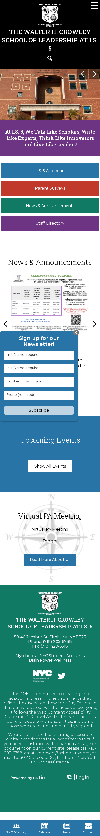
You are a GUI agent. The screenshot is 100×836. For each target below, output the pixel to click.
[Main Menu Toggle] (94, 5)
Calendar (44, 832)
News (67, 832)
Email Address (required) (26, 381)
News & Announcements (50, 262)
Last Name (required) (23, 368)
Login (79, 777)
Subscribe (39, 410)
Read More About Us (50, 559)
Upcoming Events (50, 440)
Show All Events (50, 466)
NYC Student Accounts (62, 655)
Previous (82, 74)
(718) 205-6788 (57, 641)
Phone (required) (19, 394)
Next (94, 74)
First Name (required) (23, 354)
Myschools (26, 655)
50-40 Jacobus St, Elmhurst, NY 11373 (50, 637)
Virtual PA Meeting (50, 515)
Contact (88, 832)
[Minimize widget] (76, 332)
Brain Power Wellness (50, 660)
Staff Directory (16, 832)
